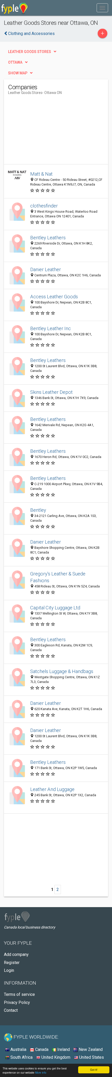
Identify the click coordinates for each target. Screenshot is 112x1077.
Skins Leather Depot (51, 392)
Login (9, 970)
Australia (17, 1049)
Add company (16, 954)
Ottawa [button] (15, 62)
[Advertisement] (47, 131)
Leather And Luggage (52, 789)
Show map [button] (17, 73)
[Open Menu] (102, 7)
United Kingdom (55, 1057)
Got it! (93, 1070)
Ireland (63, 1049)
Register (12, 962)
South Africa (21, 1057)
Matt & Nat (41, 174)
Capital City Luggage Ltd (55, 607)
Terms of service (19, 994)
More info (40, 1072)
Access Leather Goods (54, 296)
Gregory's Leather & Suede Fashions (57, 577)
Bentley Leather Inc (50, 328)
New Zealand (90, 1049)
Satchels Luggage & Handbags (61, 671)
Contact (11, 1010)
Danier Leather (45, 269)
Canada (41, 1049)
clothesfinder (44, 206)
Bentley (38, 510)
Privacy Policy (17, 1002)
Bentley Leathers (48, 237)
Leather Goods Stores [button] (29, 52)
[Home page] (14, 7)
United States (91, 1057)
